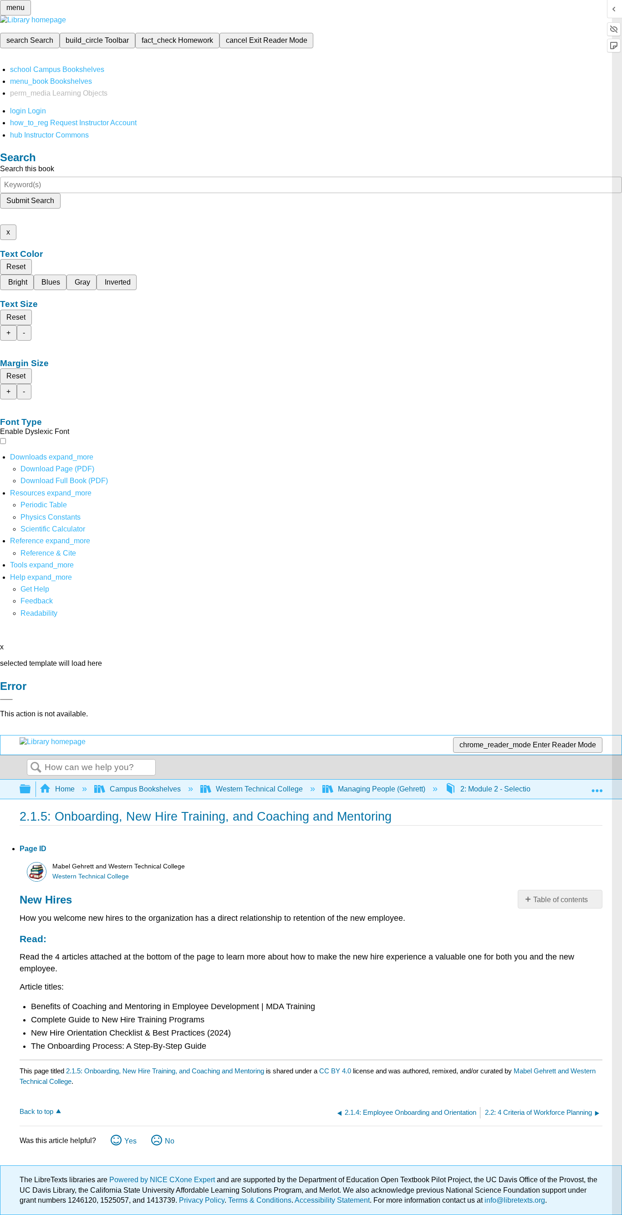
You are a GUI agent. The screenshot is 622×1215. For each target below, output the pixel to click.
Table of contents (560, 900)
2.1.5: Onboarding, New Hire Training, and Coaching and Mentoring (165, 1071)
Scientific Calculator (52, 529)
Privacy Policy (201, 1200)
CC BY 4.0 (335, 1071)
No (169, 1141)
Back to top (36, 1111)
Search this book (27, 169)
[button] (36, 601)
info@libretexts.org (514, 1200)
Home (64, 789)
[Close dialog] (6, 699)
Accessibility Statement (332, 1200)
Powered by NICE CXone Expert (163, 1180)
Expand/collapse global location (596, 786)
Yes (130, 1141)
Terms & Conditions (259, 1200)
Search (36, 768)
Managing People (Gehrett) (381, 789)
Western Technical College (259, 789)
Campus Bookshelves (145, 789)
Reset (15, 267)
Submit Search (30, 200)
